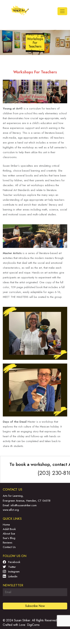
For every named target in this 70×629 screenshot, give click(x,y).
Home (6, 525)
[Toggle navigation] (62, 11)
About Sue (9, 534)
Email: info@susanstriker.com (20, 505)
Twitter (11, 567)
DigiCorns (33, 625)
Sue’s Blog (9, 538)
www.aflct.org (11, 510)
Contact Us (9, 547)
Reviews (7, 543)
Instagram (13, 572)
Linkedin (12, 576)
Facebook (13, 562)
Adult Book (9, 529)
